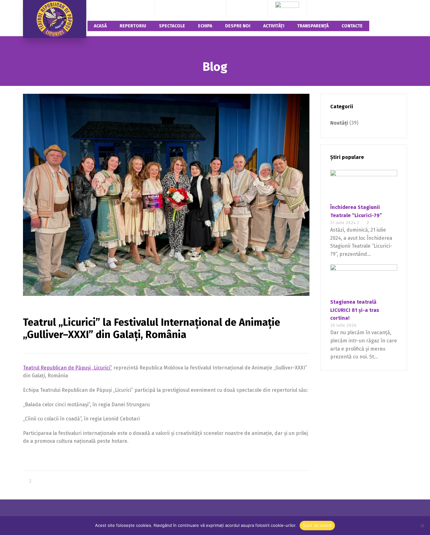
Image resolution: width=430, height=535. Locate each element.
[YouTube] (255, 7)
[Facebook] (238, 7)
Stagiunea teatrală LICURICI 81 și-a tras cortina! (354, 310)
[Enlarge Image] (166, 195)
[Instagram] (247, 7)
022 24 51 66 (205, 7)
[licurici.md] (55, 19)
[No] (422, 525)
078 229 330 (176, 7)
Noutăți (339, 123)
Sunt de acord (317, 525)
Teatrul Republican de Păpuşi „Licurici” (67, 368)
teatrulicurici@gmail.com (120, 7)
